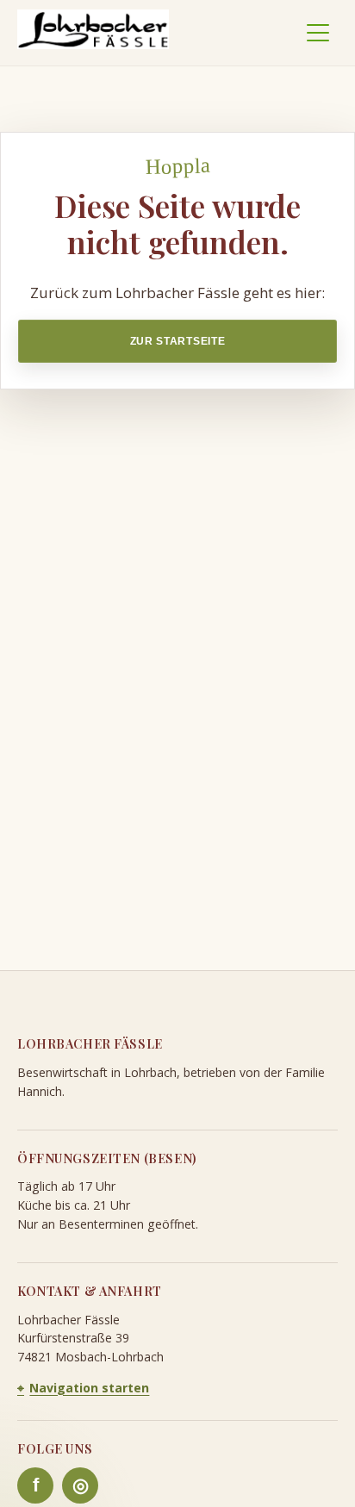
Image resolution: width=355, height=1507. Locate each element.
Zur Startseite (178, 341)
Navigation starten (83, 1387)
